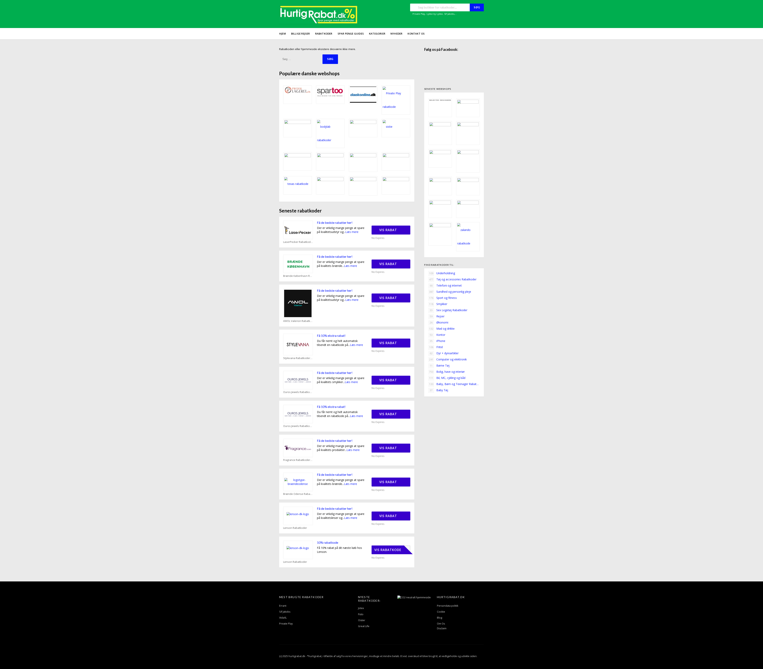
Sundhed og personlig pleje (450, 291)
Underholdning (442, 273)
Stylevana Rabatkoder (296, 358)
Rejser (437, 316)
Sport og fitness (443, 298)
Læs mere (351, 232)
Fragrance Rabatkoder (296, 460)
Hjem (282, 33)
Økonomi (439, 322)
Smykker (438, 304)
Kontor (437, 335)
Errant (282, 605)
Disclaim (441, 628)
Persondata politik (447, 605)
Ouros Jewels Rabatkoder (298, 392)
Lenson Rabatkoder (295, 528)
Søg (477, 7)
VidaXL (283, 617)
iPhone (437, 341)
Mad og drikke (442, 328)
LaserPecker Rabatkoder (298, 242)
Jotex (361, 608)
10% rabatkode (327, 542)
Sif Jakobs (449, 13)
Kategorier (377, 33)
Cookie (441, 611)
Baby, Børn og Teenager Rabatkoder (454, 384)
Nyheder (396, 33)
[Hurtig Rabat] (319, 14)
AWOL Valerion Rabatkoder (298, 321)
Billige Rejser (300, 33)
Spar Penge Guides (351, 33)
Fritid (436, 347)
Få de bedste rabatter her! (334, 222)
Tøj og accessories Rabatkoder (453, 279)
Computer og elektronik (448, 359)
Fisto (360, 614)
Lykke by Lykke (435, 13)
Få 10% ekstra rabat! (331, 335)
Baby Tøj (439, 390)
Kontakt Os (416, 33)
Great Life (363, 626)
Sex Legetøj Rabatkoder (448, 310)
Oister (361, 620)
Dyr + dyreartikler (444, 353)
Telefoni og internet (446, 285)
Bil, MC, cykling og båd (447, 378)
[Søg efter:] (300, 59)
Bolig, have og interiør (447, 372)
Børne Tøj (439, 365)
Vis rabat (388, 230)
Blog (439, 617)
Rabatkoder (323, 33)
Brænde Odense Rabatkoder (298, 494)
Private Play (418, 13)
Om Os (441, 623)
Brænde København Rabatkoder (298, 276)
